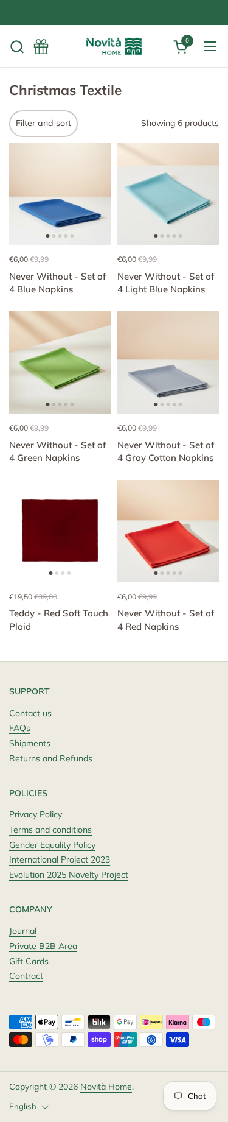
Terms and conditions (50, 829)
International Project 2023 (59, 859)
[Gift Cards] (41, 46)
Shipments (29, 743)
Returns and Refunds (50, 758)
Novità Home (106, 1086)
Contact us (30, 713)
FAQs (19, 727)
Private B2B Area (43, 945)
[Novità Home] (114, 46)
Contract (26, 975)
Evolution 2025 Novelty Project (68, 874)
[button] (16, 46)
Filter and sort (43, 123)
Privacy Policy (35, 814)
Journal (22, 930)
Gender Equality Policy (52, 844)
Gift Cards (29, 961)
